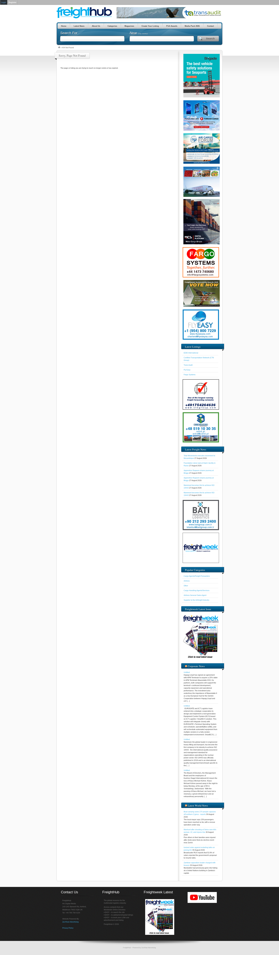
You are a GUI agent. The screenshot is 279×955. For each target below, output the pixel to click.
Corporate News (196, 666)
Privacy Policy (67, 928)
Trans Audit (188, 365)
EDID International (191, 353)
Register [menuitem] (12, 2)
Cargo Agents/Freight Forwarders (197, 576)
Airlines (187, 581)
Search (210, 38)
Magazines (129, 26)
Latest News (79, 26)
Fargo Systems (189, 375)
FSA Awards (171, 26)
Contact (210, 26)
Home (63, 26)
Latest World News (198, 805)
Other (186, 586)
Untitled (187, 672)
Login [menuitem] (3, 2)
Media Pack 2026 (192, 26)
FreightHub (127, 947)
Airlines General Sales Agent (195, 595)
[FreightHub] (59, 48)
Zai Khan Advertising (70, 922)
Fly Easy (187, 370)
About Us (96, 26)
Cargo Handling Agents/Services (196, 590)
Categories (112, 26)
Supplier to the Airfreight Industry (196, 600)
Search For (68, 33)
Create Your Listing (150, 26)
